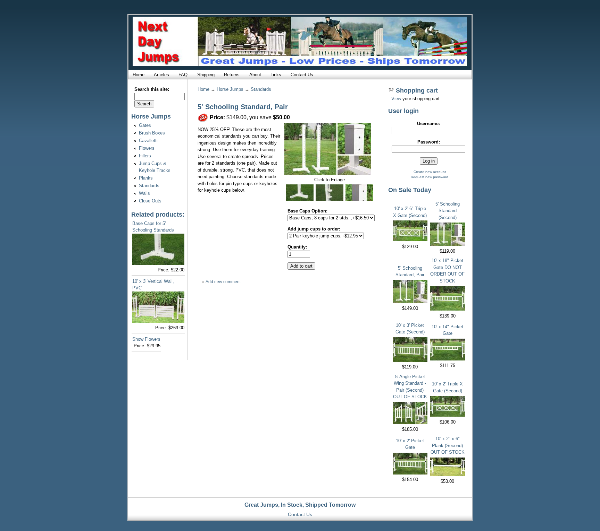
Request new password (429, 177)
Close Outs (150, 200)
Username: (428, 123)
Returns (232, 74)
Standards (149, 185)
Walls (144, 193)
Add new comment (223, 281)
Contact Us (302, 74)
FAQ (183, 74)
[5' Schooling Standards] (327, 173)
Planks (146, 178)
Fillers (145, 155)
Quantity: (297, 247)
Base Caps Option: (307, 211)
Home (138, 74)
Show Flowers (146, 339)
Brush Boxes (152, 133)
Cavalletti (148, 140)
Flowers (147, 148)
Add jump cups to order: (314, 229)
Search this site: (151, 89)
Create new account (430, 172)
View (396, 98)
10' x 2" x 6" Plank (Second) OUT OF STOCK (448, 445)
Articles (161, 74)
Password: (428, 142)
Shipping (206, 74)
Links (275, 74)
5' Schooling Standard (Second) (447, 210)
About (255, 74)
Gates (145, 125)
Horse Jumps (230, 89)
